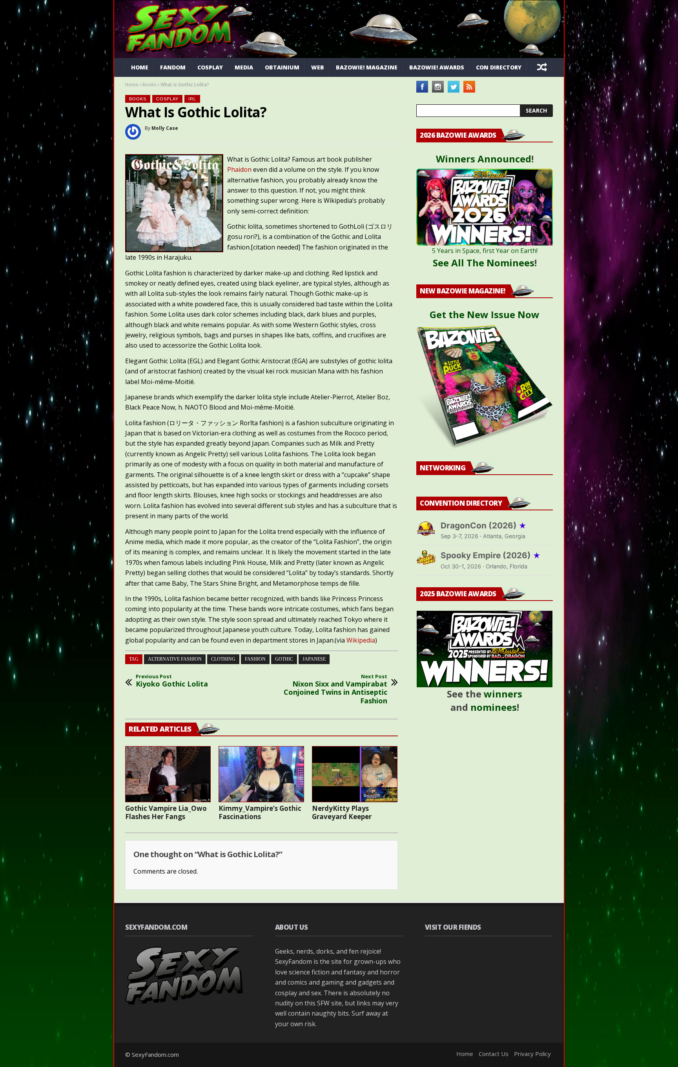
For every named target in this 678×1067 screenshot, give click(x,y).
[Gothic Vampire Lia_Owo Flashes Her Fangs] (168, 774)
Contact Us (493, 1054)
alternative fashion (175, 659)
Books (149, 84)
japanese (314, 659)
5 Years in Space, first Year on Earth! (485, 250)
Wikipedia (360, 640)
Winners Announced (483, 158)
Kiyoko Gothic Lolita (172, 681)
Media (244, 67)
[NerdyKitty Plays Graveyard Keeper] (354, 774)
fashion (255, 659)
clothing (223, 659)
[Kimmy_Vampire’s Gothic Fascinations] (261, 774)
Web (317, 67)
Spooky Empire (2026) (491, 555)
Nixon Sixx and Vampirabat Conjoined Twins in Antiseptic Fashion (335, 689)
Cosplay (210, 67)
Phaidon (239, 169)
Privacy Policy (532, 1054)
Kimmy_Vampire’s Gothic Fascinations (260, 812)
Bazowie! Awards (436, 67)
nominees (493, 707)
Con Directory (498, 67)
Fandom (173, 67)
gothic (284, 659)
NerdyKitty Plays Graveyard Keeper (342, 812)
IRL (192, 99)
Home (139, 67)
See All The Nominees (483, 262)
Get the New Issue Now (484, 314)
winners (503, 693)
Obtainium (282, 67)
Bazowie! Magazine (366, 67)
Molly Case (164, 128)
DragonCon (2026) (484, 525)
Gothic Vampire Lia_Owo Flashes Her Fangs (166, 812)
